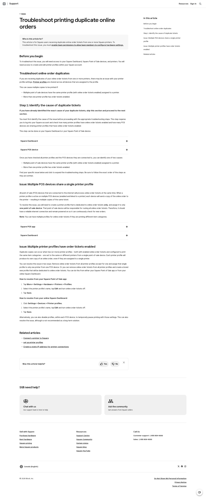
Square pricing (26, 443)
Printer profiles (40, 82)
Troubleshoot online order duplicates (157, 28)
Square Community (84, 439)
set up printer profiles (33, 342)
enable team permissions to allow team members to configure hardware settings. (88, 45)
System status (82, 443)
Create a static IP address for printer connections (46, 347)
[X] (178, 466)
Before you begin (150, 24)
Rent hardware (26, 439)
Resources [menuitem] (183, 4)
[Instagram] (185, 466)
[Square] (4, 4)
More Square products (29, 447)
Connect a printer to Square (36, 338)
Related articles (149, 54)
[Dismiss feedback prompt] (123, 362)
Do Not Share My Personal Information (170, 478)
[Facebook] (182, 466)
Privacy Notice (180, 482)
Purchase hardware (28, 436)
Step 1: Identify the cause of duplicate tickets (161, 33)
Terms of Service (179, 486)
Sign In (193, 4)
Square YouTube (83, 451)
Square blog (81, 447)
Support (13, 3)
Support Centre (83, 436)
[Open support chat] (199, 492)
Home (23, 14)
